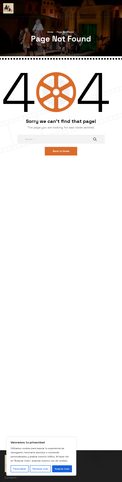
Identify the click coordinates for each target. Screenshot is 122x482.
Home (50, 32)
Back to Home (61, 151)
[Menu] (117, 8)
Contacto (11, 477)
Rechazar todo (40, 468)
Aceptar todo (62, 468)
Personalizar (19, 468)
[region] (41, 456)
